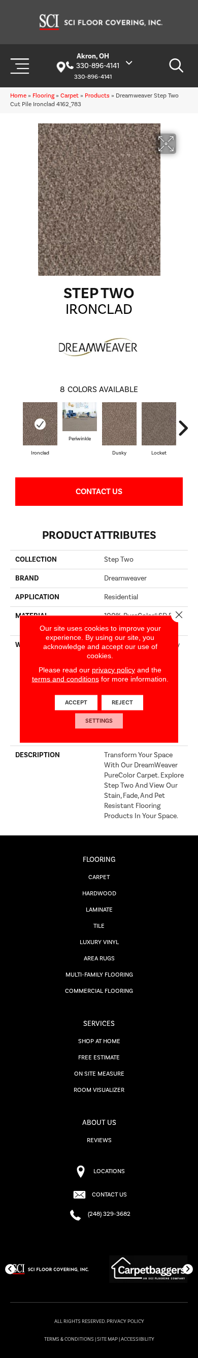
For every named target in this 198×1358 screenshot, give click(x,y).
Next (182, 428)
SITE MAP (107, 1339)
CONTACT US (109, 1195)
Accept (76, 702)
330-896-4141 (97, 66)
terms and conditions (65, 679)
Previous (15, 428)
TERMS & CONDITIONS (69, 1339)
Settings (99, 721)
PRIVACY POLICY (125, 1321)
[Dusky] (119, 424)
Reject (122, 702)
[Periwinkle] (80, 417)
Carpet (69, 96)
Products (97, 96)
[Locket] (159, 424)
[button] (10, 1269)
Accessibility (137, 1339)
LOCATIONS (109, 1171)
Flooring (43, 96)
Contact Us (99, 492)
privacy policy (113, 670)
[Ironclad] (40, 424)
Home (18, 96)
